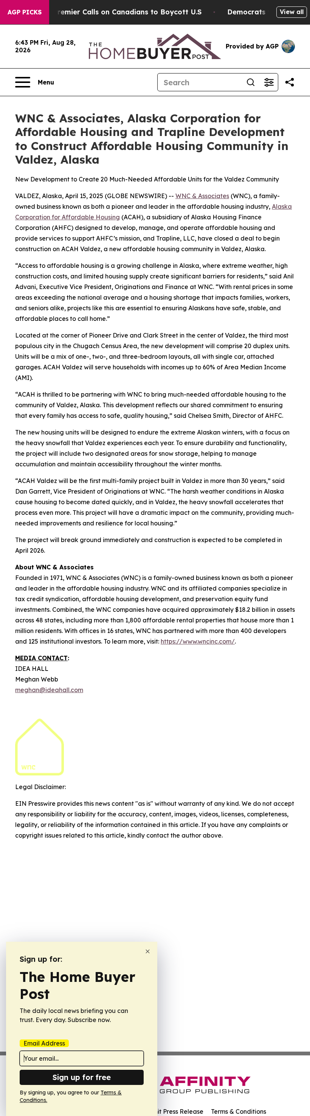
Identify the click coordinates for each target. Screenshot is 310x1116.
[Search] (251, 82)
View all (292, 12)
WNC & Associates (202, 196)
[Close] (147, 951)
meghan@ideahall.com (49, 690)
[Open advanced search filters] (269, 82)
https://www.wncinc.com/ (198, 641)
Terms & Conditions (238, 1111)
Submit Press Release (172, 1111)
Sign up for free (82, 1077)
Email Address (44, 1043)
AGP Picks (25, 12)
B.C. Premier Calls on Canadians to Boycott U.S (120, 12)
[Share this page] (289, 82)
